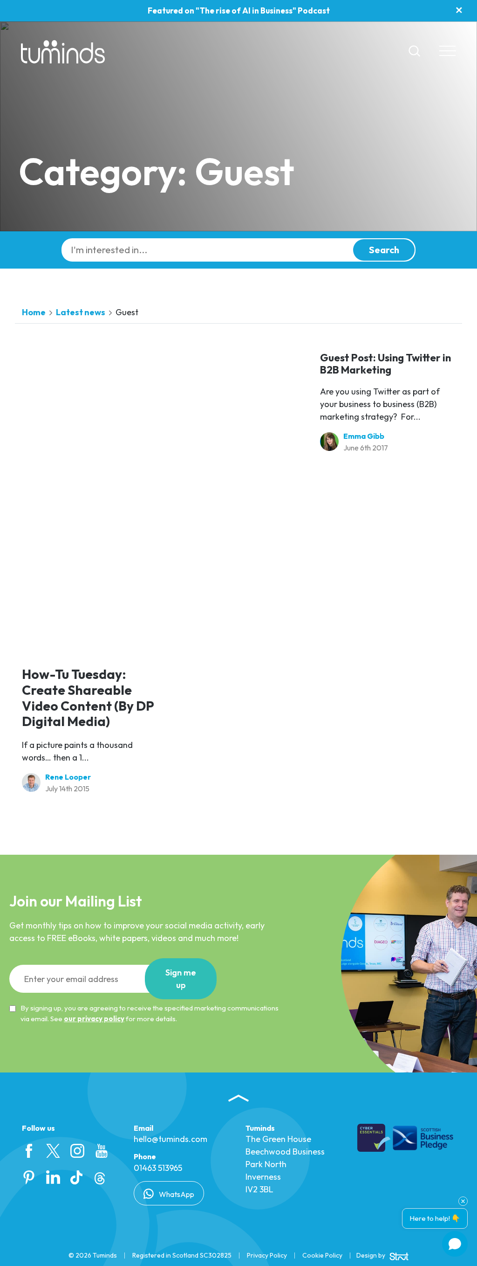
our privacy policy (94, 1018)
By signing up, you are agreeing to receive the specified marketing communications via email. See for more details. (149, 1013)
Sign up (180, 978)
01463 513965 (158, 1167)
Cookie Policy (322, 1255)
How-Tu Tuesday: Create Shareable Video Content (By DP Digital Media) (88, 697)
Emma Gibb (363, 436)
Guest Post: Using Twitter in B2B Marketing (385, 363)
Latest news (80, 312)
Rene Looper (68, 777)
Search (384, 250)
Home (34, 312)
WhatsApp (175, 1194)
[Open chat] (455, 1244)
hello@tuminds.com (170, 1139)
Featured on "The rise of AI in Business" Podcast (239, 10)
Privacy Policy (267, 1255)
